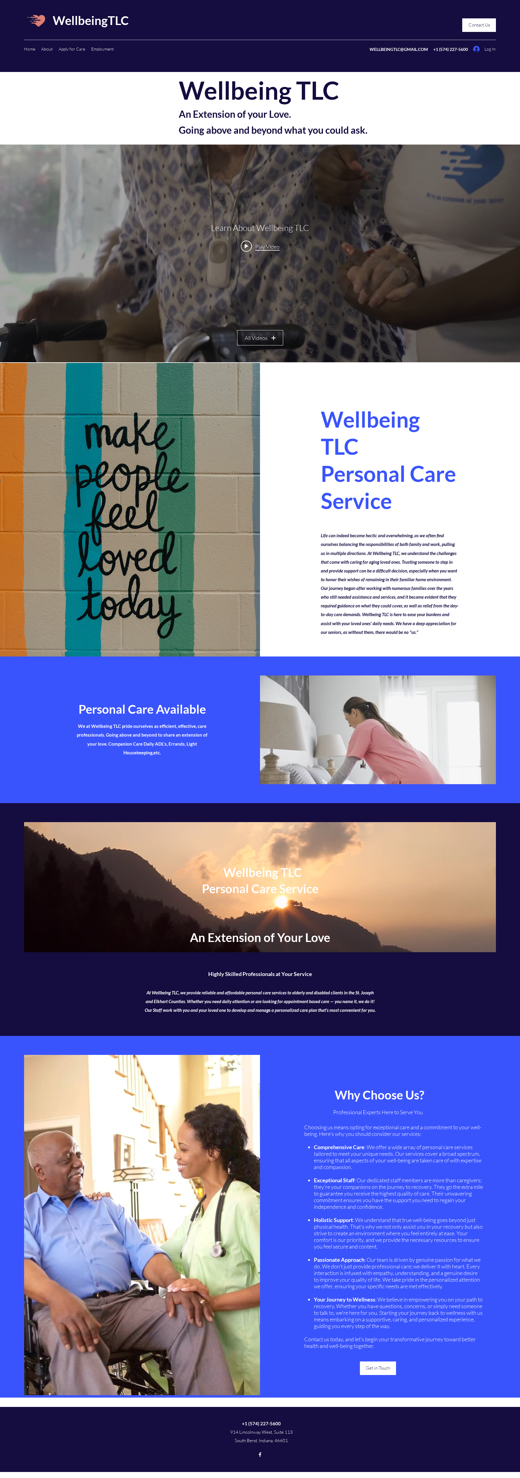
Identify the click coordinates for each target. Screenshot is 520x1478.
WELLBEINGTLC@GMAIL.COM (399, 49)
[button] (47, 49)
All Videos (256, 338)
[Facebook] (260, 1454)
